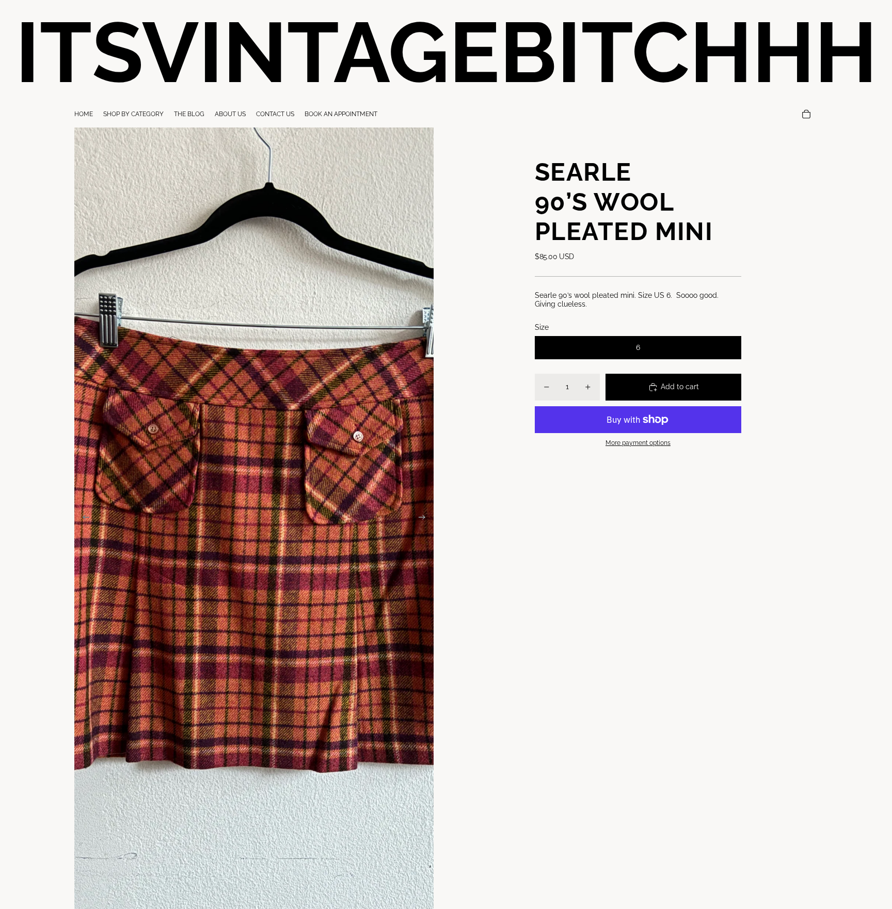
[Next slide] (425, 518)
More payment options (638, 442)
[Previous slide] (82, 518)
